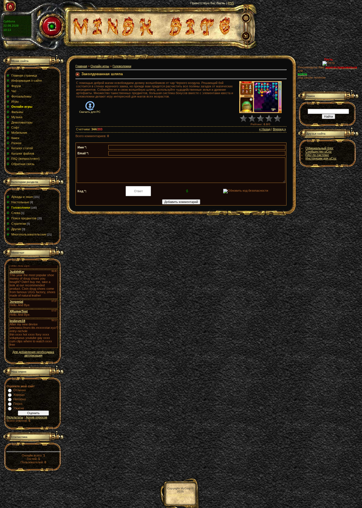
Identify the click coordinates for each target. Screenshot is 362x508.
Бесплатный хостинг (181, 494)
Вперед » (279, 129)
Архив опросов (36, 417)
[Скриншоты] (260, 97)
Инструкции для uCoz (321, 158)
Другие (16, 229)
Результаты (15, 417)
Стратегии (18, 223)
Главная (81, 66)
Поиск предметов (23, 218)
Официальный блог (319, 148)
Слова (15, 213)
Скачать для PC (89, 111)
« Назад (264, 129)
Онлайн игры (99, 66)
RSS (231, 3)
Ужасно (18, 408)
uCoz (180, 497)
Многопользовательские (28, 234)
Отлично (19, 390)
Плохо (17, 403)
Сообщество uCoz (318, 151)
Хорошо (19, 394)
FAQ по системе (317, 155)
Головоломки (20, 207)
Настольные (20, 202)
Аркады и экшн (22, 196)
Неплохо (19, 399)
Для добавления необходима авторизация (33, 353)
